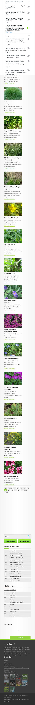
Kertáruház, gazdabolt (16, 557)
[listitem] (17, 2)
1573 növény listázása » (10, 590)
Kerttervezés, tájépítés (16, 567)
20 (19, 490)
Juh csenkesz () (11, 75)
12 (17, 488)
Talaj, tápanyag (15, 578)
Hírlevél (20, 638)
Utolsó (6, 492)
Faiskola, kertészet (16, 553)
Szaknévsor (12, 550)
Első (6, 488)
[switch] (28, 6)
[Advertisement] (17, 514)
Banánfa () (9, 273)
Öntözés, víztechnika (16, 574)
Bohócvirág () (11, 218)
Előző (10, 488)
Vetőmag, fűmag (15, 580)
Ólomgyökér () (11, 358)
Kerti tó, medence (15, 564)
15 (28, 488)
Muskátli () (11, 476)
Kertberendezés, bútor (16, 560)
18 (12, 490)
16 (5, 490)
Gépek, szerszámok (16, 555)
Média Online (18, 695)
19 (15, 490)
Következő (24, 490)
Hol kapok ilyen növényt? (9, 83)
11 (14, 488)
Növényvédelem (15, 571)
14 (24, 488)
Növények (14, 569)
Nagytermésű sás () (12, 131)
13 (21, 488)
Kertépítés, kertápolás (16, 562)
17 (8, 490)
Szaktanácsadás (15, 576)
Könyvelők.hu (7, 697)
